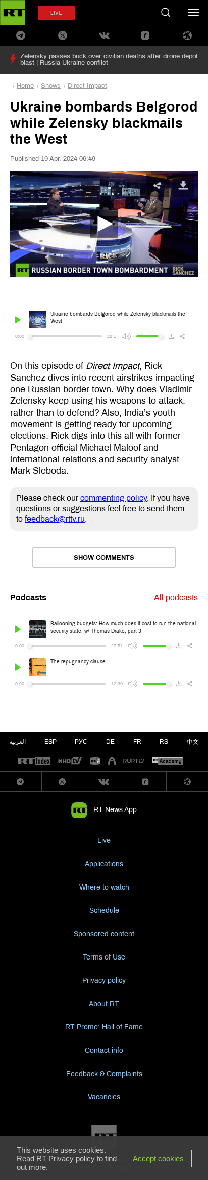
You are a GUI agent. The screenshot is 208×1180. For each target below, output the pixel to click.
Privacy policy (104, 980)
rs (164, 741)
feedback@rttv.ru (55, 518)
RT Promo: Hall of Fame (104, 1027)
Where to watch (104, 887)
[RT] (34, 761)
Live (104, 840)
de (110, 741)
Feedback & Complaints (104, 1074)
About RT (104, 1004)
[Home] (12, 12)
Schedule (104, 910)
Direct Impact (87, 85)
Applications (104, 864)
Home (25, 85)
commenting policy (113, 498)
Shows (51, 85)
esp (50, 741)
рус (81, 741)
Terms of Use (104, 957)
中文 (193, 741)
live (56, 13)
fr (137, 741)
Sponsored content (104, 934)
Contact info (104, 1050)
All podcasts (176, 597)
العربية (17, 741)
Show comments (104, 557)
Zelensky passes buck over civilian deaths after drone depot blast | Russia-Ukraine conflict (109, 59)
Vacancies (104, 1097)
